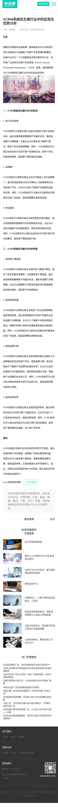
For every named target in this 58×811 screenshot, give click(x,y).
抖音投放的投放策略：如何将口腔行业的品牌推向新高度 (27, 698)
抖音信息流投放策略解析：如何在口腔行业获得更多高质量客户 (27, 717)
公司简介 (5, 737)
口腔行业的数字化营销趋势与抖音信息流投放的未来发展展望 (27, 669)
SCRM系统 (30, 482)
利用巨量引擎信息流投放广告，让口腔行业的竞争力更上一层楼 (27, 710)
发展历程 (21, 737)
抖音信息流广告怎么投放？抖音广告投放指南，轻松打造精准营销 (27, 675)
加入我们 (13, 753)
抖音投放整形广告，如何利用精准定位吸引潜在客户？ (27, 665)
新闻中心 (13, 737)
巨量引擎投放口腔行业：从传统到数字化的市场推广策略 (27, 682)
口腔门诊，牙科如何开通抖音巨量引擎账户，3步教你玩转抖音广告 (26, 704)
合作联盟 (5, 753)
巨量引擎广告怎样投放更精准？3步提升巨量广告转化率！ (26, 692)
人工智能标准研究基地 (26, 753)
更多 (52, 519)
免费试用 (43, 3)
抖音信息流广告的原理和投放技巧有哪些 (21, 687)
